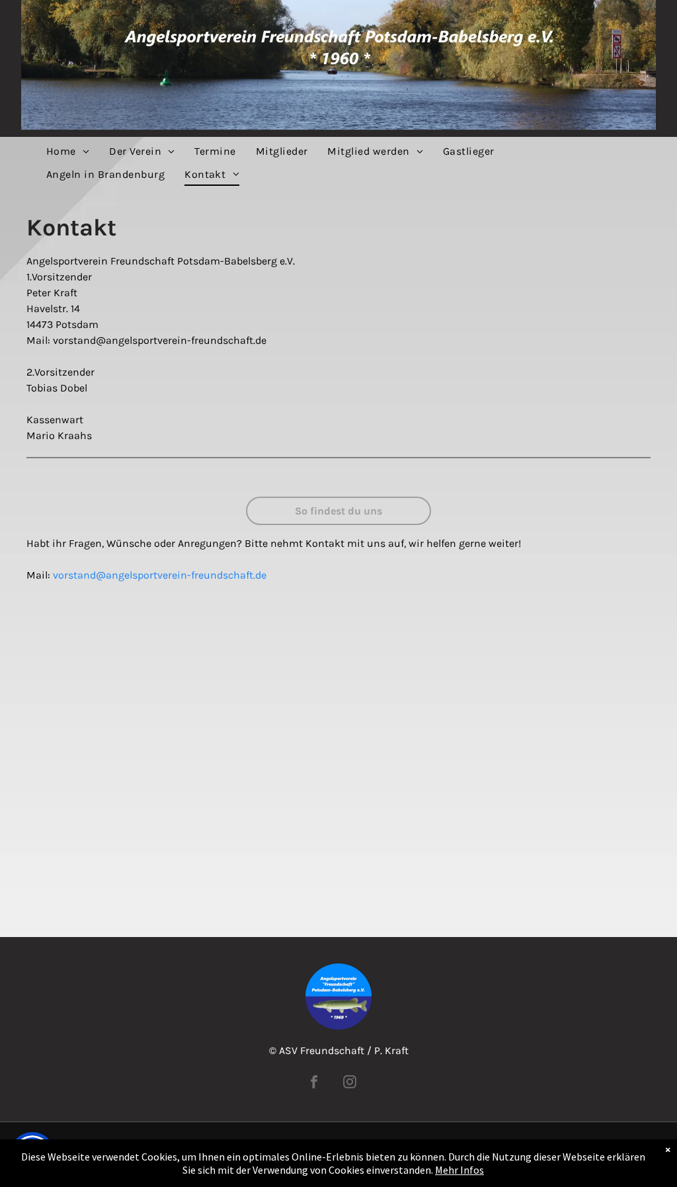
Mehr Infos (459, 1169)
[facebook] (314, 1083)
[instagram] (350, 1083)
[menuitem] (67, 151)
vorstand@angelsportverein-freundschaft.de (159, 575)
